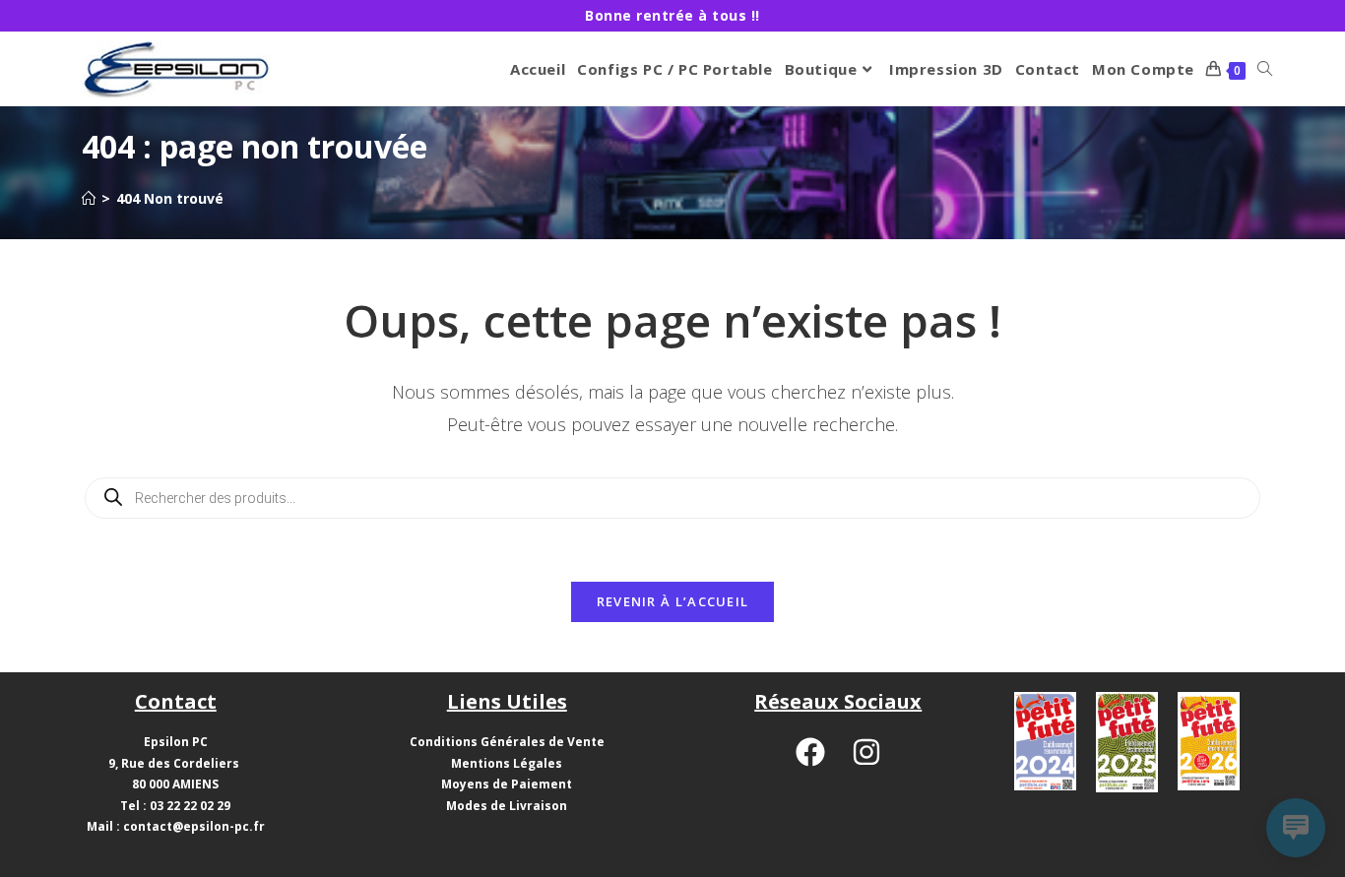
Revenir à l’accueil (673, 601)
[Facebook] (810, 752)
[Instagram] (866, 752)
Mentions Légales (506, 763)
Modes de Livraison (506, 805)
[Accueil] (89, 198)
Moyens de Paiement (506, 784)
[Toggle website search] (1264, 68)
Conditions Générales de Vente (507, 741)
